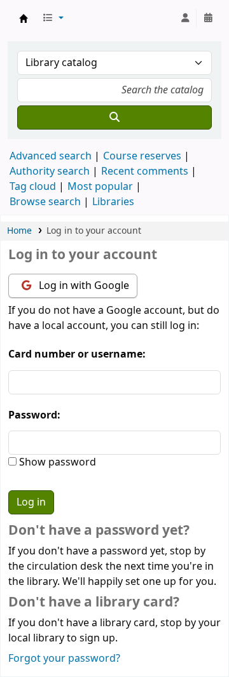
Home (19, 231)
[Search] (114, 117)
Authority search (50, 171)
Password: (34, 415)
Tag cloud (33, 186)
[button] (53, 18)
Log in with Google (82, 285)
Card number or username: (77, 354)
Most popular (100, 186)
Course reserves (142, 156)
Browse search (45, 202)
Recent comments (144, 171)
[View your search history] (208, 18)
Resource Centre (23, 18)
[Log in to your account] (185, 18)
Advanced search (51, 156)
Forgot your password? (64, 658)
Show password (56, 462)
